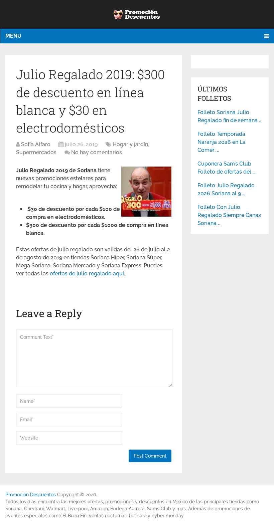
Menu (13, 36)
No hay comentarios (96, 152)
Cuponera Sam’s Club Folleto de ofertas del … (226, 168)
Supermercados (36, 152)
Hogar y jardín (130, 144)
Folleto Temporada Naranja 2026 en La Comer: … (221, 142)
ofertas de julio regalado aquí (87, 273)
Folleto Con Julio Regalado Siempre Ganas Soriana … (229, 215)
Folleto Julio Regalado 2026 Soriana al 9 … (226, 189)
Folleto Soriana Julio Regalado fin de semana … (229, 116)
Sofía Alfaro (35, 144)
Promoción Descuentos (30, 494)
